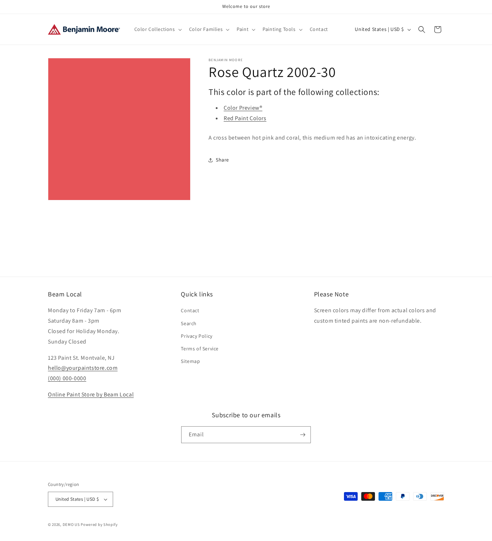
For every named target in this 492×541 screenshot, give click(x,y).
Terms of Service (200, 348)
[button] (157, 29)
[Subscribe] (302, 434)
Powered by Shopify (99, 524)
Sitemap (190, 361)
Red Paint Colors (245, 118)
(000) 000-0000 (67, 378)
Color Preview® (243, 108)
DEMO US (71, 524)
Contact (190, 310)
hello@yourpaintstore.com (82, 368)
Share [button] (222, 159)
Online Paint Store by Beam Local (91, 394)
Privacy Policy (196, 336)
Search (189, 323)
